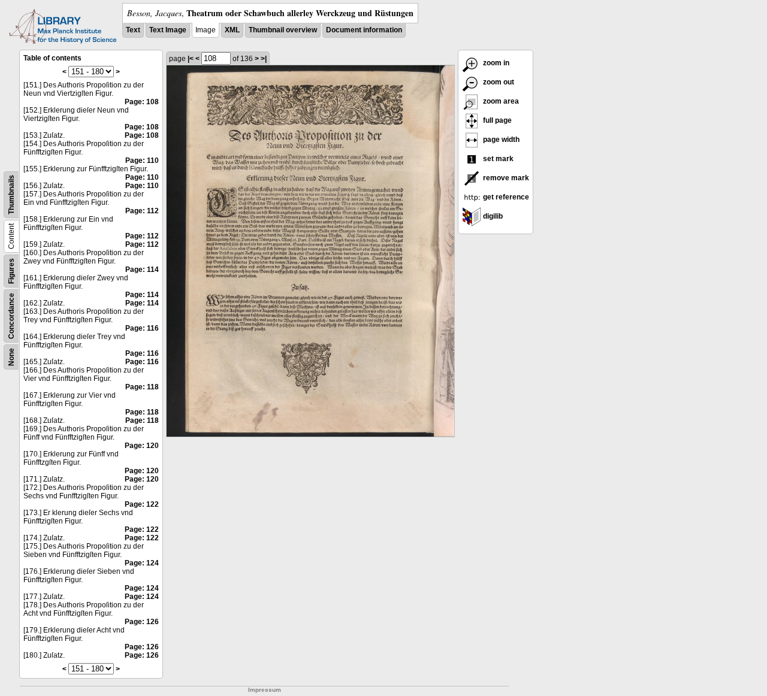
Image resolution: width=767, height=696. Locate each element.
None (11, 357)
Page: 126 (142, 622)
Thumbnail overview (283, 30)
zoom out (497, 82)
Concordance (11, 316)
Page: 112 (142, 211)
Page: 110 (142, 160)
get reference (505, 197)
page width (500, 139)
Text (133, 30)
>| (264, 59)
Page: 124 (142, 563)
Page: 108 (142, 102)
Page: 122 (142, 504)
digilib (492, 216)
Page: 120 (142, 445)
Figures (11, 271)
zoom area (500, 101)
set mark (497, 159)
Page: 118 (142, 387)
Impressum (264, 689)
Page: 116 (142, 328)
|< (191, 59)
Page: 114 (142, 269)
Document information (364, 30)
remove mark (505, 178)
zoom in (495, 63)
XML (232, 30)
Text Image (167, 30)
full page (496, 120)
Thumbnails (11, 194)
